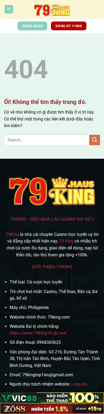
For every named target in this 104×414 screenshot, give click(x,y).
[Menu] (9, 9)
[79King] (52, 9)
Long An (79, 384)
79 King (66, 241)
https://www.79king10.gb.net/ (38, 333)
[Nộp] (94, 140)
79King (12, 234)
